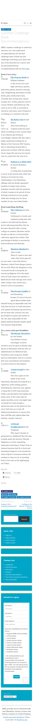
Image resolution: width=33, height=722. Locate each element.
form (27, 69)
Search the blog (10, 514)
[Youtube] (30, 21)
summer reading (24, 497)
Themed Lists (7, 491)
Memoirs (8, 572)
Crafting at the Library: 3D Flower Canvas (25, 504)
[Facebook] (24, 21)
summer (13, 494)
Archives (7, 694)
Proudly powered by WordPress (13, 717)
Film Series (9, 569)
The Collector (17, 210)
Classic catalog (10, 543)
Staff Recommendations (13, 574)
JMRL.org (8, 535)
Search (24, 519)
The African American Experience (16, 577)
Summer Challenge (9, 497)
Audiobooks (9, 565)
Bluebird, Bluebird (19, 249)
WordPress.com (22, 720)
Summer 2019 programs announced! (8, 503)
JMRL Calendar (10, 538)
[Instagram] (27, 21)
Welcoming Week (11, 579)
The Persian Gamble (19, 291)
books (5, 494)
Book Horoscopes (11, 567)
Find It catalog (10, 540)
